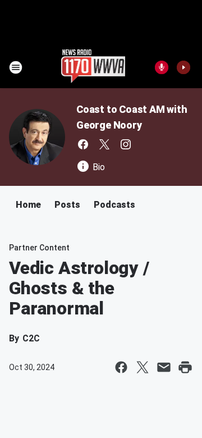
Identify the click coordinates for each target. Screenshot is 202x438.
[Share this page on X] (142, 367)
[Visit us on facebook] (83, 144)
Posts (67, 204)
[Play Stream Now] (183, 67)
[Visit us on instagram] (125, 144)
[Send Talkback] (161, 67)
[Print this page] (185, 367)
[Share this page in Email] (164, 367)
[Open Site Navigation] (15, 67)
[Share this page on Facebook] (121, 367)
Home (28, 204)
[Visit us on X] (104, 144)
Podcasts (114, 204)
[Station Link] (93, 67)
